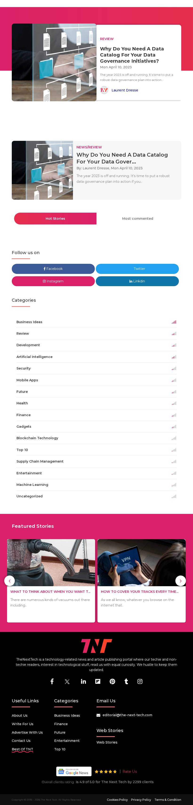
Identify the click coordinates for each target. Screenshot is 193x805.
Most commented (137, 218)
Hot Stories (55, 218)
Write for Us (22, 724)
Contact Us (21, 741)
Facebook (54, 269)
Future (59, 732)
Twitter (139, 269)
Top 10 (59, 749)
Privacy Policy (141, 799)
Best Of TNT (22, 749)
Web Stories (106, 742)
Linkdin (138, 281)
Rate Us (130, 771)
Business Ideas (67, 715)
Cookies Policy (117, 799)
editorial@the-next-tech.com (127, 715)
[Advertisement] (97, 119)
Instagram (55, 281)
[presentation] (9, 580)
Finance (61, 724)
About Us (20, 715)
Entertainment (67, 741)
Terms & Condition (167, 799)
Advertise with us (27, 732)
